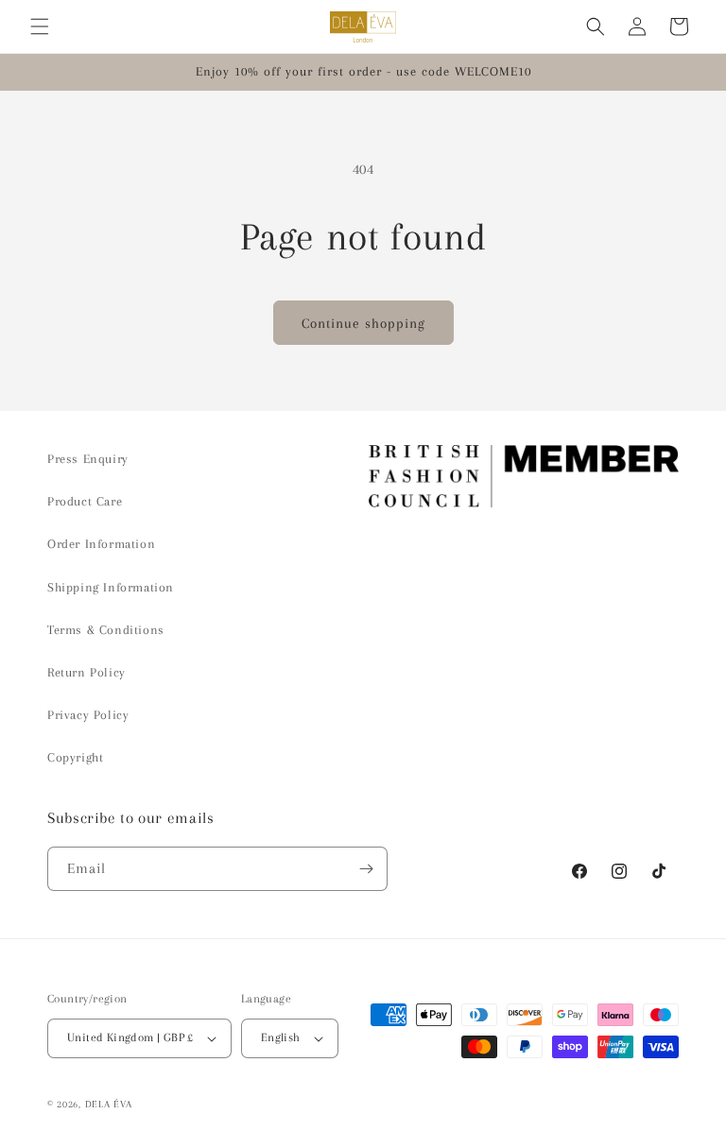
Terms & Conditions (105, 630)
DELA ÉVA (108, 1104)
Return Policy (86, 672)
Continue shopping (363, 323)
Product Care (84, 501)
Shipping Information (110, 587)
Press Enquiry (88, 459)
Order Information (101, 544)
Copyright (75, 757)
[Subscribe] (366, 869)
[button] (39, 26)
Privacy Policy (88, 715)
